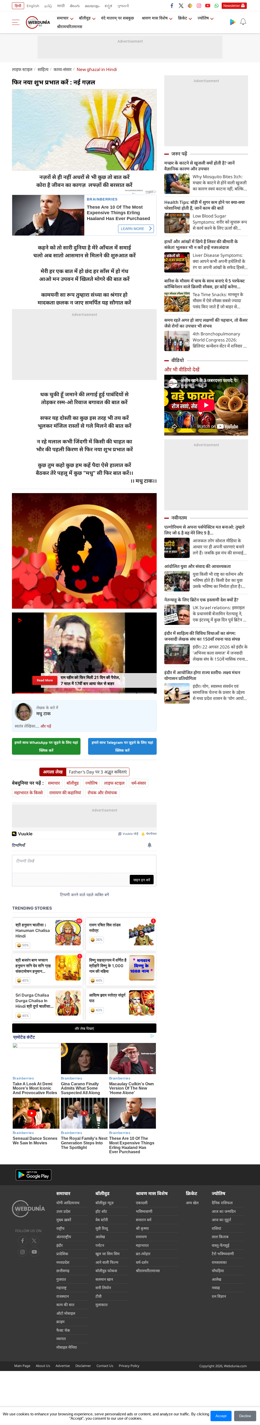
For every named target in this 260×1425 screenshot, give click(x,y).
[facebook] (172, 5)
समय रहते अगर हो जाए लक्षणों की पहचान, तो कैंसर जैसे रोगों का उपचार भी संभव (206, 323)
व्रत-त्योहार (143, 1253)
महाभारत (142, 1245)
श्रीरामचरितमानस (69, 26)
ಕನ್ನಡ (108, 5)
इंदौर (59, 1245)
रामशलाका (219, 1262)
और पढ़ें (45, 726)
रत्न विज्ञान (219, 1296)
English (33, 5)
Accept (221, 1416)
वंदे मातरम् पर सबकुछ (117, 18)
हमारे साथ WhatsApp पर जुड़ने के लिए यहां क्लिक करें (46, 746)
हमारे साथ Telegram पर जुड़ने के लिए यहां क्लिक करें (122, 746)
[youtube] (208, 5)
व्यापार (61, 1338)
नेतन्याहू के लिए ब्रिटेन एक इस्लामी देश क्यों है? (201, 600)
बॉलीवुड (85, 18)
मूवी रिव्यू (101, 1228)
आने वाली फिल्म (106, 1262)
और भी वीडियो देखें (181, 369)
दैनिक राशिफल (222, 1202)
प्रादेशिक (62, 1253)
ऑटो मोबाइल (65, 1313)
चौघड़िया (218, 1270)
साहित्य (43, 69)
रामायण (141, 1236)
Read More (45, 680)
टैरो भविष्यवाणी (223, 1253)
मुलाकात (101, 1304)
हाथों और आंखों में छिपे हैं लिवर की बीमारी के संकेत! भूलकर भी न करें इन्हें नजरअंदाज (201, 244)
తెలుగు (75, 5)
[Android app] (33, 1174)
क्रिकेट (182, 18)
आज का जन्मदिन (224, 1211)
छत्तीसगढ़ (62, 1270)
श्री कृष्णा (142, 1228)
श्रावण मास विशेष (155, 18)
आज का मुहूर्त (221, 1219)
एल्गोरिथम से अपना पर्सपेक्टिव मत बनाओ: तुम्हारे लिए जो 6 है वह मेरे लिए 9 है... (204, 530)
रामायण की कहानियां (65, 793)
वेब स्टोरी (101, 1219)
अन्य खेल (192, 1202)
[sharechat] (190, 5)
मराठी (61, 5)
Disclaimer (83, 1365)
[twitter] (181, 5)
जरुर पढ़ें (179, 153)
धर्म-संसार (138, 783)
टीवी (98, 1296)
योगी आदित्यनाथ (67, 1202)
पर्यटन (99, 1245)
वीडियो (177, 360)
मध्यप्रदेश (62, 1262)
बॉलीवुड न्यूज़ (104, 1202)
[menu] (17, 22)
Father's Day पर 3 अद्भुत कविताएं (98, 772)
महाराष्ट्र (61, 1287)
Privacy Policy (129, 1365)
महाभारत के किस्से (28, 793)
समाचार (63, 18)
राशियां (216, 1228)
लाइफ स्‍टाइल (22, 69)
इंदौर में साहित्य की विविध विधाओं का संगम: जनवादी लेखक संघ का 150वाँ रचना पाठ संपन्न (202, 636)
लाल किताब (220, 1236)
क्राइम (60, 1321)
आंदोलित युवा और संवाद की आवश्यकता (197, 566)
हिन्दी (18, 5)
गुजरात (61, 1279)
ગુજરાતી (123, 5)
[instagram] (199, 5)
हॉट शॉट (101, 1211)
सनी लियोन (103, 1287)
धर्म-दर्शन (142, 1262)
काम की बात (65, 1304)
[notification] (243, 22)
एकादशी (142, 1202)
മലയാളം (92, 5)
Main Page (22, 1365)
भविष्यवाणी (144, 1211)
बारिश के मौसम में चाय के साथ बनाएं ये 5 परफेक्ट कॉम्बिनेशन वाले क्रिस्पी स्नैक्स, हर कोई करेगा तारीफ (204, 284)
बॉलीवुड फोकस (106, 1270)
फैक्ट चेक (63, 1330)
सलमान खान (104, 1279)
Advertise (63, 1365)
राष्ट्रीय (60, 1228)
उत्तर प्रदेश (63, 1211)
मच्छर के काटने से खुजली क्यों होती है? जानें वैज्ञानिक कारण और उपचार (199, 166)
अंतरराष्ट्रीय (63, 1236)
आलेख (100, 1236)
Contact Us (104, 1365)
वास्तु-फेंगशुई (220, 1245)
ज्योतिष (203, 18)
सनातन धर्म (143, 1219)
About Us (43, 1365)
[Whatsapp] (216, 5)
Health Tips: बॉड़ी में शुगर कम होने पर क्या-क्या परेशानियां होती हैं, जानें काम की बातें (204, 205)
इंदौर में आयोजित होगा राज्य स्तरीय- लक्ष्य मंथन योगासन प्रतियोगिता (202, 675)
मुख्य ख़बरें (63, 1219)
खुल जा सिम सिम (107, 1253)
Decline (245, 1416)
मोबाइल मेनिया (66, 1347)
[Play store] (233, 22)
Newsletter (231, 5)
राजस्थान (62, 1296)
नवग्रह (216, 1287)
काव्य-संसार (63, 69)
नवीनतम (179, 517)
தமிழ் (48, 5)
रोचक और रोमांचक (102, 793)
